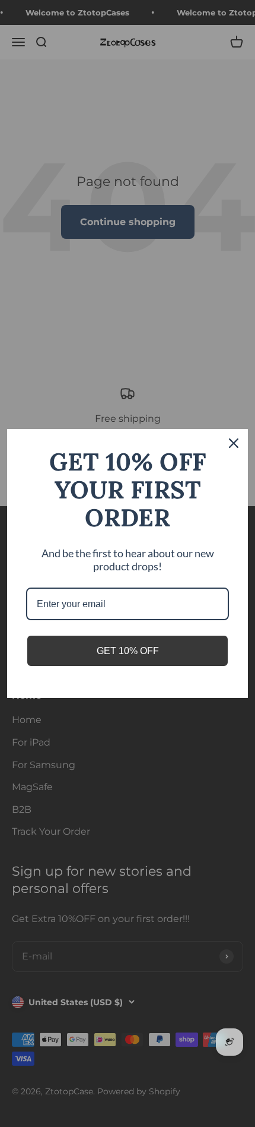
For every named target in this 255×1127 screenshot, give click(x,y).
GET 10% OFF (128, 651)
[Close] (233, 443)
